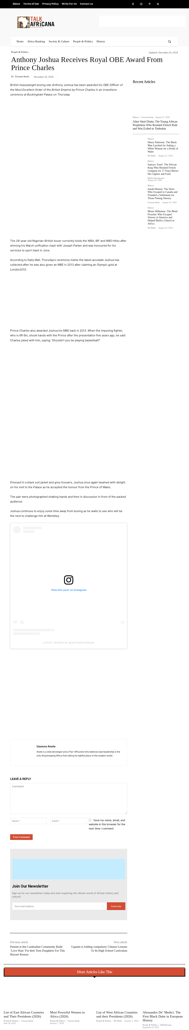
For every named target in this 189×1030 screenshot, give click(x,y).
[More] (70, 730)
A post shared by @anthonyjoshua (68, 642)
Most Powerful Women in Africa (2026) (67, 1014)
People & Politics (19, 52)
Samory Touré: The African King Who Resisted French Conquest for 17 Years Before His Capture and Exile (163, 169)
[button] (169, 41)
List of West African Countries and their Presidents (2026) (117, 1014)
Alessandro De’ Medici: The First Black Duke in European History (163, 1016)
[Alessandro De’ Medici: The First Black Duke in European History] (164, 994)
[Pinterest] (149, 4)
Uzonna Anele (22, 76)
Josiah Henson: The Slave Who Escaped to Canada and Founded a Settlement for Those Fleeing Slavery (162, 194)
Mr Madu (152, 156)
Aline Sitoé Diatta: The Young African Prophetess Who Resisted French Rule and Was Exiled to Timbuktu (155, 125)
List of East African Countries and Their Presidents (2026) (24, 1014)
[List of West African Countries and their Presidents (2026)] (117, 994)
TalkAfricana (165, 1025)
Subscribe (116, 906)
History (136, 117)
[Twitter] (158, 4)
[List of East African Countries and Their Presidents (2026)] (25, 994)
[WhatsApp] (61, 730)
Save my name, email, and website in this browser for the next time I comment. (107, 824)
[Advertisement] (142, 21)
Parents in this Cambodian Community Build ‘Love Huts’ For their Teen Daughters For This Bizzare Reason (37, 950)
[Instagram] (141, 4)
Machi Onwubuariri (156, 178)
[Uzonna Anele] (23, 752)
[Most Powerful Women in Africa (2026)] (71, 994)
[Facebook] (133, 4)
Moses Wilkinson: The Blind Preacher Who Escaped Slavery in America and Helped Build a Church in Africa (162, 217)
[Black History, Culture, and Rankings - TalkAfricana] (57, 22)
